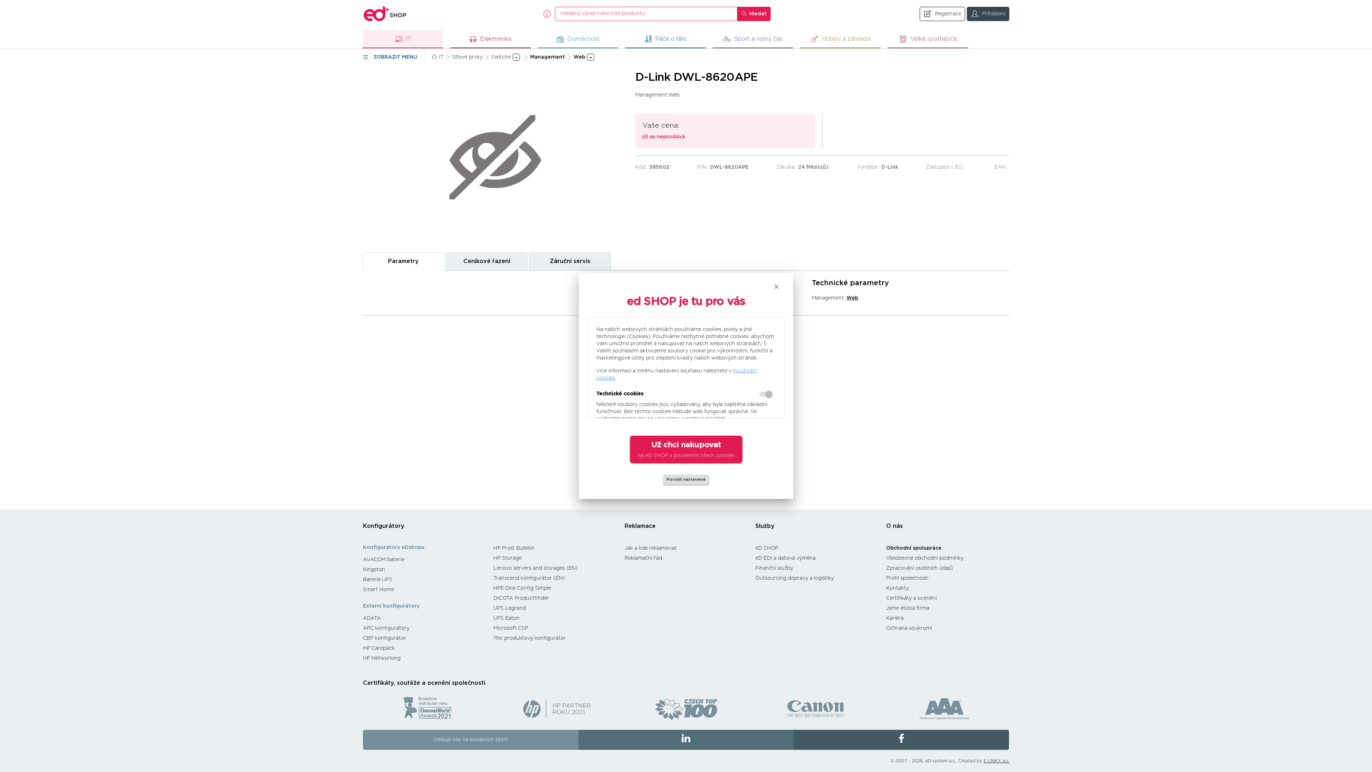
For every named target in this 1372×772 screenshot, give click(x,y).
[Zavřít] (777, 287)
